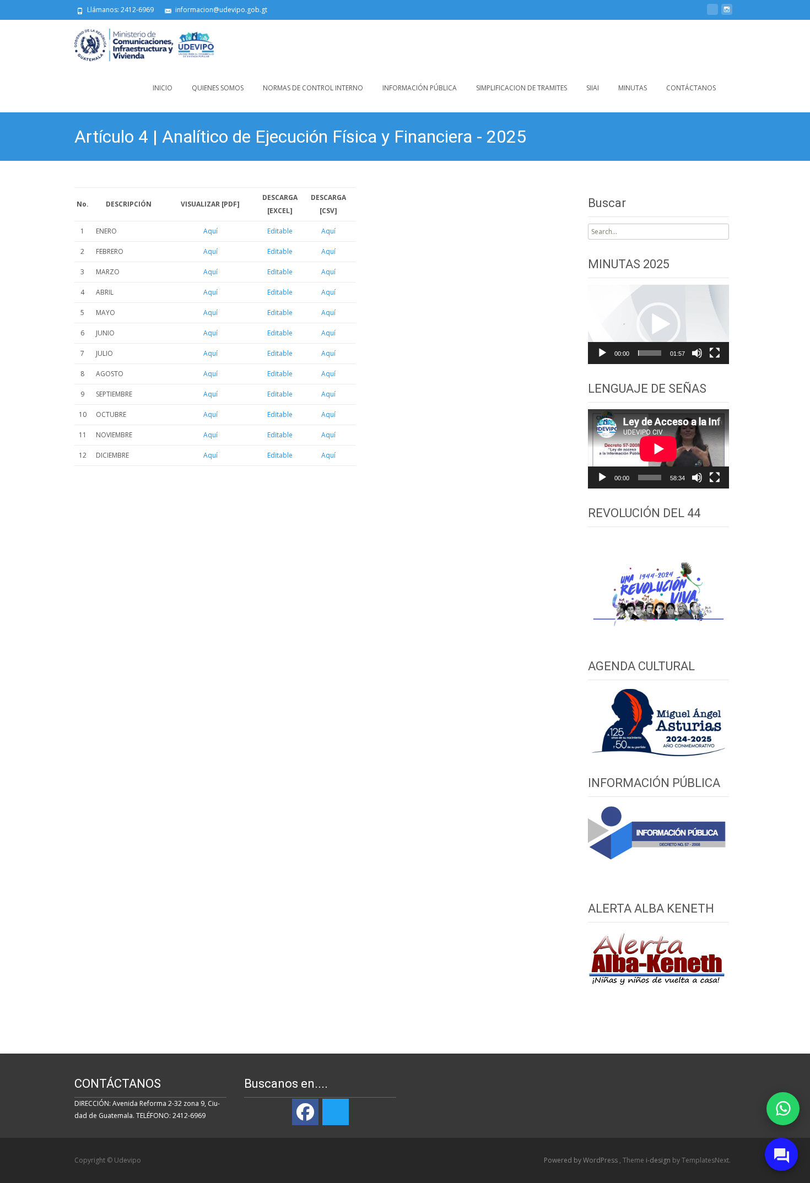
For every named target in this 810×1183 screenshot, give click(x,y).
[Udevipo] (136, 42)
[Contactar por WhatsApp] (783, 1108)
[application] (658, 324)
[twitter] (712, 13)
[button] (658, 324)
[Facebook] (305, 1112)
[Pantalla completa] (714, 353)
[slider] (649, 353)
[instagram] (726, 13)
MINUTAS (632, 88)
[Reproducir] (602, 353)
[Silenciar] (697, 353)
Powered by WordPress (581, 1160)
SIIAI (592, 88)
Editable (280, 231)
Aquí (210, 231)
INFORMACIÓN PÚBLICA (419, 88)
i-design (659, 1160)
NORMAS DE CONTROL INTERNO (313, 88)
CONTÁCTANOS (691, 88)
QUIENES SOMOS (218, 88)
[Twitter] (335, 1112)
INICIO (162, 88)
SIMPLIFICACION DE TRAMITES (521, 88)
